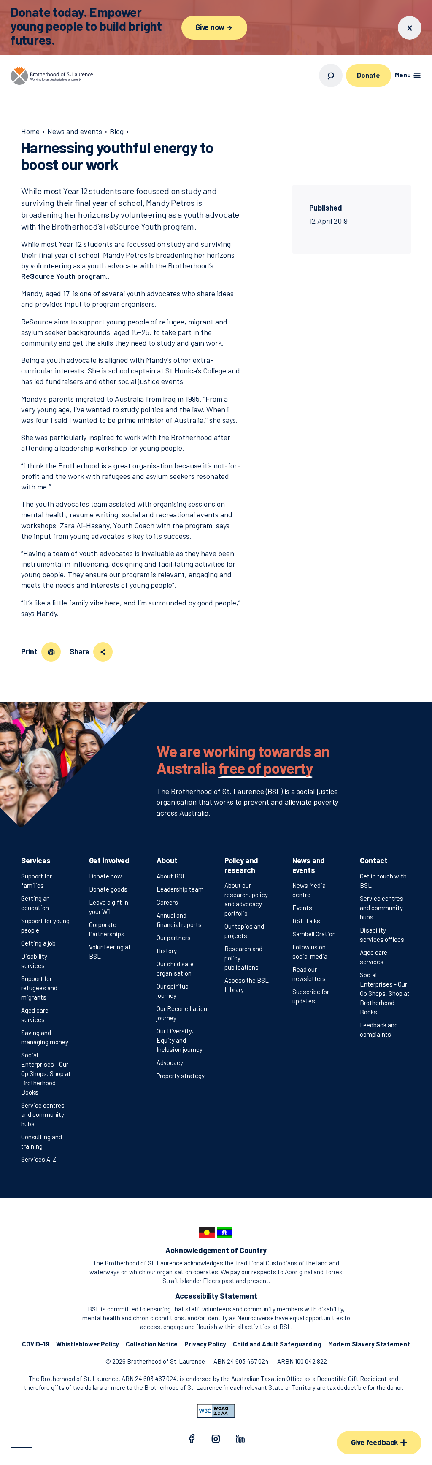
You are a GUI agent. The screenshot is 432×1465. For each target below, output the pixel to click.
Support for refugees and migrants (39, 988)
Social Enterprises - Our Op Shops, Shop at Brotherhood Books (46, 1073)
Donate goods (108, 889)
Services (36, 860)
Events (302, 907)
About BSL (171, 876)
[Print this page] (51, 652)
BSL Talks (306, 920)
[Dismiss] (409, 28)
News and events (308, 865)
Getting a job (38, 943)
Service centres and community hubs (43, 1114)
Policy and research (241, 865)
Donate (368, 75)
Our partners (174, 937)
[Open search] (331, 75)
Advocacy (170, 1062)
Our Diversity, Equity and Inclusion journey (179, 1040)
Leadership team (180, 889)
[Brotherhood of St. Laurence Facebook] (191, 1440)
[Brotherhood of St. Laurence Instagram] (216, 1440)
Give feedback (375, 1442)
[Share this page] (103, 652)
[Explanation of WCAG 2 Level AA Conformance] (216, 1411)
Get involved (109, 860)
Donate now (105, 876)
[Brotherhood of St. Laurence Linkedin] (240, 1440)
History (167, 950)
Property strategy (181, 1075)
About (167, 860)
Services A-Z (38, 1159)
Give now (210, 27)
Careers (167, 902)
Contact (374, 860)
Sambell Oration (314, 934)
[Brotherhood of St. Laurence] (52, 76)
